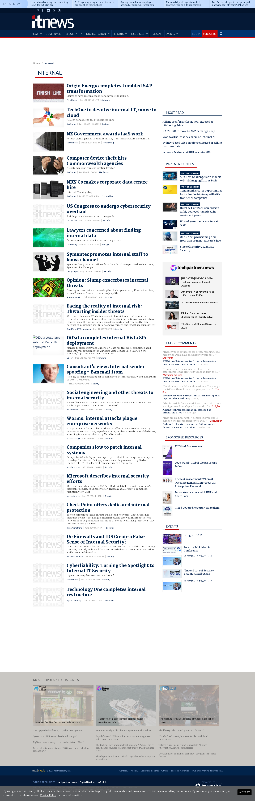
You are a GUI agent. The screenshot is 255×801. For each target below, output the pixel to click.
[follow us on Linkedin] (33, 10)
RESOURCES (137, 33)
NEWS (35, 33)
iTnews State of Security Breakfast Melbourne (199, 572)
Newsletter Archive (200, 770)
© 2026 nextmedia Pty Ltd (58, 770)
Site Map (214, 770)
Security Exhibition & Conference (197, 549)
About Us (135, 770)
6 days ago (190, 413)
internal (49, 63)
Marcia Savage (73, 438)
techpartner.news (67, 782)
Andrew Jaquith (74, 297)
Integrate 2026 (193, 535)
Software (105, 100)
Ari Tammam (73, 409)
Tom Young (72, 244)
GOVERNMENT (54, 33)
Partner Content (181, 164)
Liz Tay (70, 357)
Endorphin (168, 357)
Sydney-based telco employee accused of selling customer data (192, 145)
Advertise (184, 770)
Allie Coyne (72, 100)
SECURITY (72, 33)
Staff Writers (72, 142)
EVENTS (170, 33)
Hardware (104, 172)
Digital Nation (87, 782)
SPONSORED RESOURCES (184, 437)
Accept (244, 792)
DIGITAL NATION (96, 33)
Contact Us (124, 770)
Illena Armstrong (74, 527)
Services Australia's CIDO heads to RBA (187, 152)
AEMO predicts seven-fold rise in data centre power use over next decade (189, 362)
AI (82, 33)
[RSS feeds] (59, 10)
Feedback (174, 770)
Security (106, 220)
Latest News (12, 3)
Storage (105, 244)
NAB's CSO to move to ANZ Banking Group (189, 131)
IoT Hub (102, 782)
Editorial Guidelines (150, 770)
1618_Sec (215, 406)
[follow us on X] (38, 10)
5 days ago (194, 398)
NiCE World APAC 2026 (198, 557)
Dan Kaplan (72, 220)
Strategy (105, 124)
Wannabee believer (172, 374)
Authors (164, 770)
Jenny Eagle (72, 271)
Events (172, 526)
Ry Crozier (71, 124)
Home (36, 63)
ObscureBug (216, 420)
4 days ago (203, 364)
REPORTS (118, 33)
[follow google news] (48, 10)
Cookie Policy (48, 795)
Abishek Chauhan (75, 556)
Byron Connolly (74, 600)
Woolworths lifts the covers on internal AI (189, 137)
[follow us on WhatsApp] (54, 10)
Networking (108, 142)
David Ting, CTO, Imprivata (79, 329)
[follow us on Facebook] (43, 10)
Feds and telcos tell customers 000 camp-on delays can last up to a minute (189, 425)
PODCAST (157, 33)
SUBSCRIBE (209, 33)
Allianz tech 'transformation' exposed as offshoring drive (188, 124)
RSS (221, 770)
